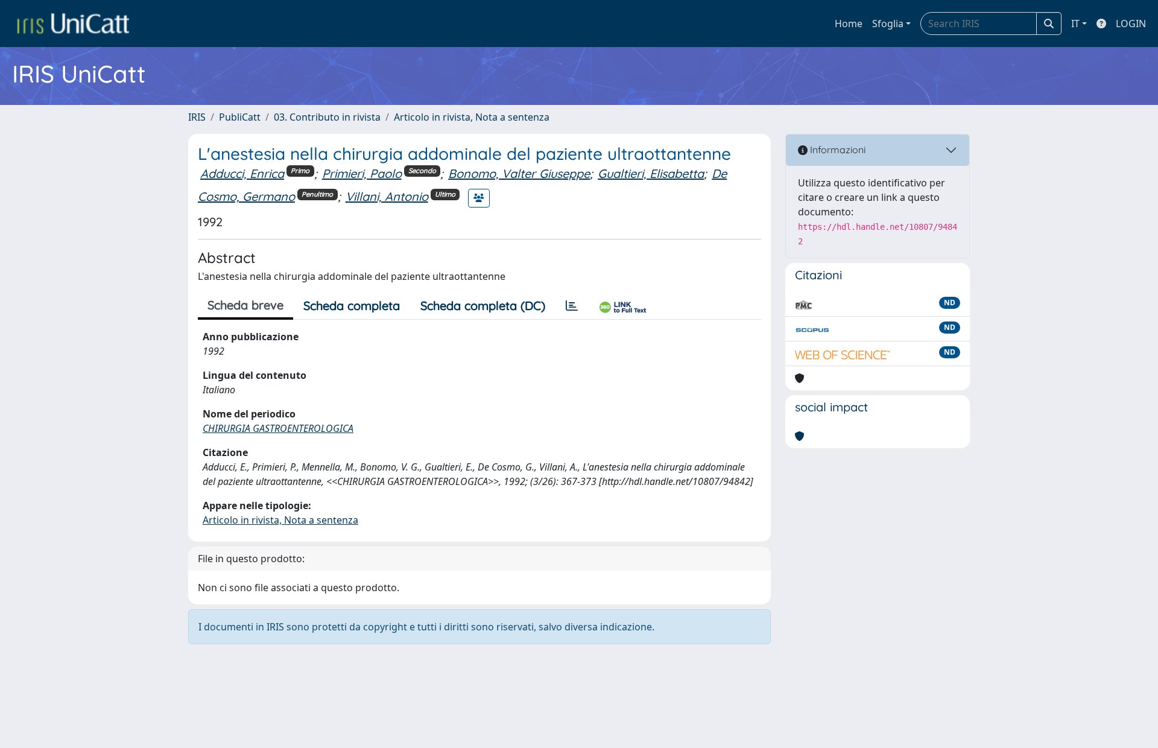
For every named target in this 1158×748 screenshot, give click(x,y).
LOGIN (1131, 23)
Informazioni (836, 150)
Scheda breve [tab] (245, 304)
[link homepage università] (73, 23)
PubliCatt (240, 117)
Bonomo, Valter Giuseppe (519, 173)
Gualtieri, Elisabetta (651, 173)
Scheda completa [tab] (351, 305)
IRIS (197, 117)
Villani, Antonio (387, 196)
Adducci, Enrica (242, 173)
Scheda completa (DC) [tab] (482, 305)
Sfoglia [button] (887, 23)
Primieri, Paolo (362, 173)
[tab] (571, 306)
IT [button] (1075, 23)
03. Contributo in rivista (327, 117)
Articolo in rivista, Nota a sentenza (471, 117)
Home (848, 23)
